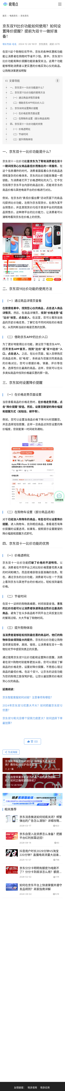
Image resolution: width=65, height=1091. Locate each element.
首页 (4, 16)
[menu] (59, 4)
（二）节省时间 (20, 134)
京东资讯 (43, 44)
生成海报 (12, 752)
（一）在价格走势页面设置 (26, 113)
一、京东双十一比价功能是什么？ (27, 87)
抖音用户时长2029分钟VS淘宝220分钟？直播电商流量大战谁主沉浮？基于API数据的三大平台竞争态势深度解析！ (41, 853)
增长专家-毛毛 (9, 44)
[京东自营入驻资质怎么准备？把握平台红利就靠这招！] (12, 836)
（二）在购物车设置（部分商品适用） (31, 118)
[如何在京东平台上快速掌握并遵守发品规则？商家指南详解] (12, 887)
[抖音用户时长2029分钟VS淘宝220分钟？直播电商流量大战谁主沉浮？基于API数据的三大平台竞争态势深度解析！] (12, 853)
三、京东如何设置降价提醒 (24, 108)
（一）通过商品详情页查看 (26, 97)
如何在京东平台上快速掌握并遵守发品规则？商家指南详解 (41, 887)
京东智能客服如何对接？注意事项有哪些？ (27, 697)
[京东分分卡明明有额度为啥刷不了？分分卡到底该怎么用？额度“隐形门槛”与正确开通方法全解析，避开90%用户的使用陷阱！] (12, 870)
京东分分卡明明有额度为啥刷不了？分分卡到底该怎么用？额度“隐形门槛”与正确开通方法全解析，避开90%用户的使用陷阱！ (40, 870)
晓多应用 (45, 1087)
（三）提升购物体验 (22, 139)
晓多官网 (32, 1087)
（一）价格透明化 (21, 129)
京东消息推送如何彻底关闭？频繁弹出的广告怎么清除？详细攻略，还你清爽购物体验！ (41, 819)
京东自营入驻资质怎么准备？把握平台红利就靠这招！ (41, 835)
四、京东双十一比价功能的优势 (26, 123)
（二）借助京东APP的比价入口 (28, 102)
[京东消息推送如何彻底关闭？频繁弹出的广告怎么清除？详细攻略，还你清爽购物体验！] (12, 819)
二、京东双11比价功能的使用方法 (27, 92)
